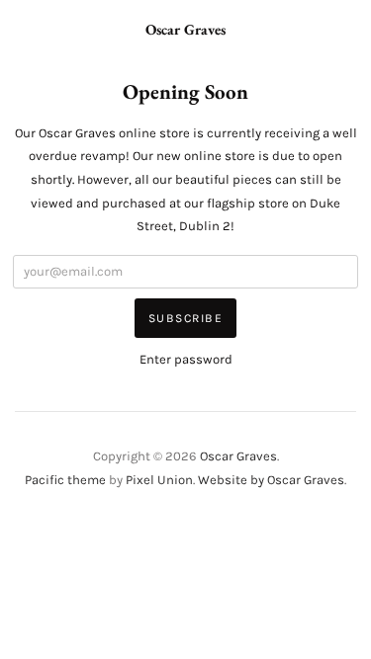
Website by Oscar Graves (271, 479)
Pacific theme (65, 479)
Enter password (185, 359)
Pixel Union (159, 479)
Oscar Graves (185, 29)
